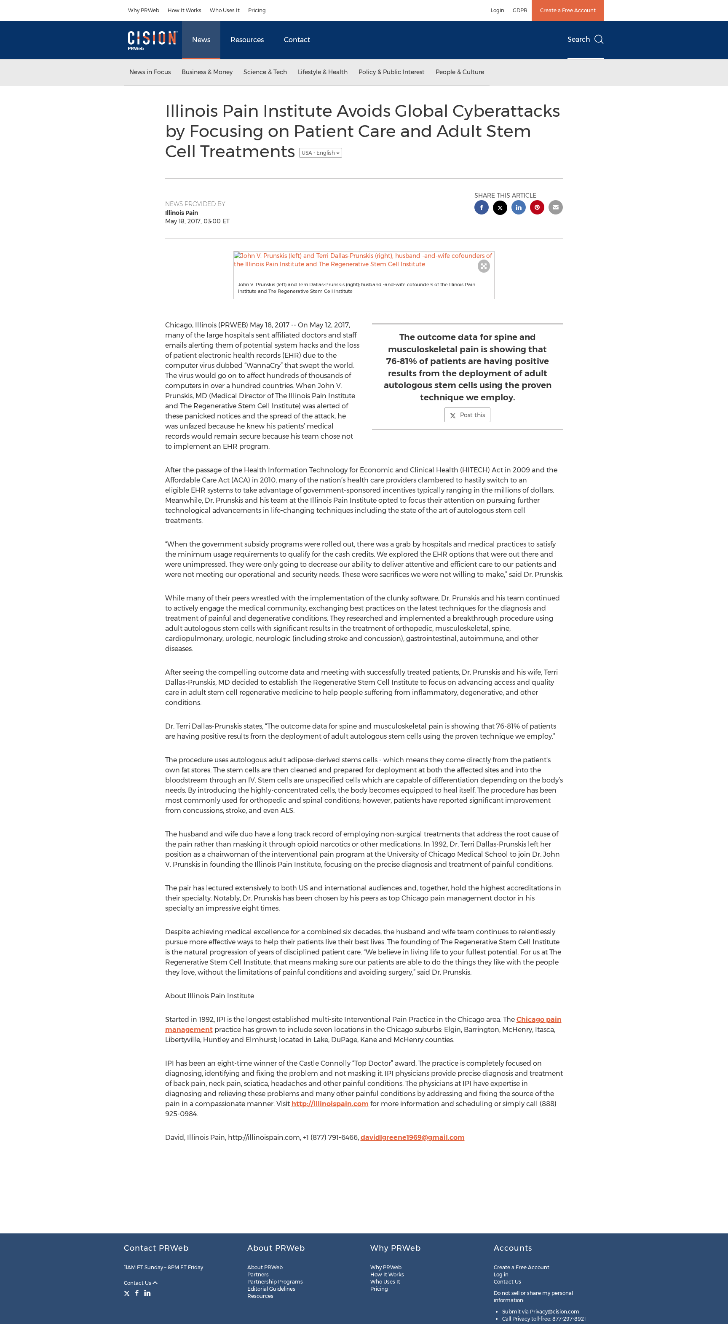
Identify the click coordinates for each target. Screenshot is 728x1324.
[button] (364, 260)
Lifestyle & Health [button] (323, 72)
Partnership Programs (275, 1281)
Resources (247, 40)
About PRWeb (265, 1267)
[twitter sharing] (500, 209)
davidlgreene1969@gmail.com (413, 1138)
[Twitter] (128, 1293)
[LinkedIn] (147, 1293)
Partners (258, 1274)
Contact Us (138, 1283)
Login (497, 10)
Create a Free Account (568, 10)
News (201, 40)
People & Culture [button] (460, 72)
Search (578, 39)
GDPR (520, 10)
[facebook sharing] (481, 208)
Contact (297, 40)
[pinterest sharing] (537, 208)
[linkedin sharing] (518, 208)
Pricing (257, 10)
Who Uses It (225, 10)
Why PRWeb (143, 10)
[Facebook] (137, 1293)
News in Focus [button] (150, 72)
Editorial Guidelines (271, 1289)
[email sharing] (556, 208)
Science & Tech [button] (265, 72)
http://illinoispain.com (330, 1104)
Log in (501, 1274)
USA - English (319, 153)
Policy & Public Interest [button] (392, 72)
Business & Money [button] (207, 72)
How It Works (184, 10)
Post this (472, 415)
